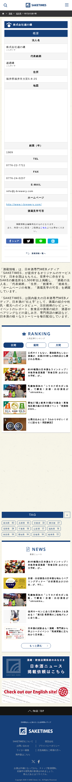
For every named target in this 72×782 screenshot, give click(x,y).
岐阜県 (53, 534)
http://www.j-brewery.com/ (24, 204)
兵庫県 (24, 522)
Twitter (33, 761)
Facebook (38, 761)
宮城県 (38, 534)
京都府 (39, 522)
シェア (15, 241)
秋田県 (8, 534)
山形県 (39, 528)
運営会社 (49, 741)
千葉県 (24, 528)
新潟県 (8, 522)
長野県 (8, 528)
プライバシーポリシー (49, 746)
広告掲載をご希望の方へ (49, 750)
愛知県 (23, 534)
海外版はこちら (23, 754)
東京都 (54, 522)
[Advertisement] (36, 472)
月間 (58, 345)
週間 (36, 345)
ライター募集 (23, 750)
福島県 (54, 528)
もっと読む (36, 645)
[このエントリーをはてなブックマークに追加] (53, 241)
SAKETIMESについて (23, 741)
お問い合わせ (23, 746)
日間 (13, 345)
